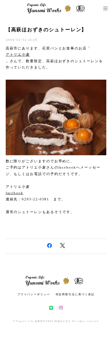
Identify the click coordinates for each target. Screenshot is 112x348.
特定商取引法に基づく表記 (75, 294)
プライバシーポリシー (33, 294)
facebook (14, 193)
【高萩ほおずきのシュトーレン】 (46, 29)
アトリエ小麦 (18, 54)
